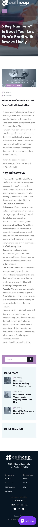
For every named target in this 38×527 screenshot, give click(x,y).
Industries (8, 492)
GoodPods (13, 342)
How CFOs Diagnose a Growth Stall (23, 412)
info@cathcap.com (19, 504)
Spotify (19, 335)
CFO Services (10, 487)
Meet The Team (10, 483)
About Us (8, 478)
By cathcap (7, 92)
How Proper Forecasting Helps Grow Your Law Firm (22, 383)
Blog (24, 487)
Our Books (26, 483)
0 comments (7, 95)
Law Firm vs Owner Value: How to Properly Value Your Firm (22, 398)
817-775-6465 (19, 500)
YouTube (26, 342)
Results (25, 478)
